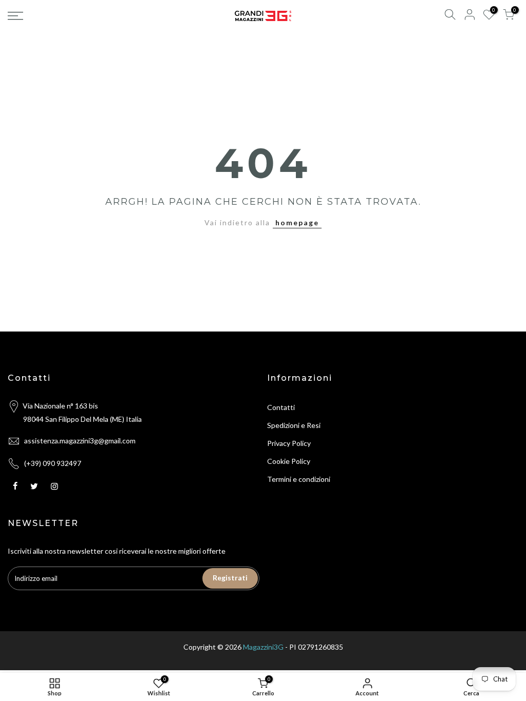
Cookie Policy (288, 461)
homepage (297, 222)
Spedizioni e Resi (294, 425)
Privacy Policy (289, 443)
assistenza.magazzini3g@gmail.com (80, 440)
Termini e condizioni (298, 479)
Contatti (281, 407)
